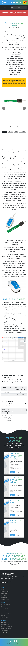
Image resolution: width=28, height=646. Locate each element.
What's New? (4, 622)
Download (17, 410)
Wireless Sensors (5, 624)
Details (18, 472)
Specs (16, 131)
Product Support (4, 593)
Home (2, 589)
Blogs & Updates (4, 606)
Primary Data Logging (6, 628)
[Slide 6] (17, 127)
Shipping (3, 615)
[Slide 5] (16, 127)
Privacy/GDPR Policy (5, 608)
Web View (24, 410)
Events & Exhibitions (5, 604)
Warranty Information (6, 613)
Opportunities (4, 597)
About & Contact (5, 591)
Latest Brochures (5, 599)
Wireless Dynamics (5, 630)
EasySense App (4, 632)
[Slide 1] (11, 127)
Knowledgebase (4, 617)
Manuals (11, 131)
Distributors (3, 595)
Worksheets (22, 131)
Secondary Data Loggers (6, 626)
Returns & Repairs (5, 611)
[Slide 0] (10, 127)
